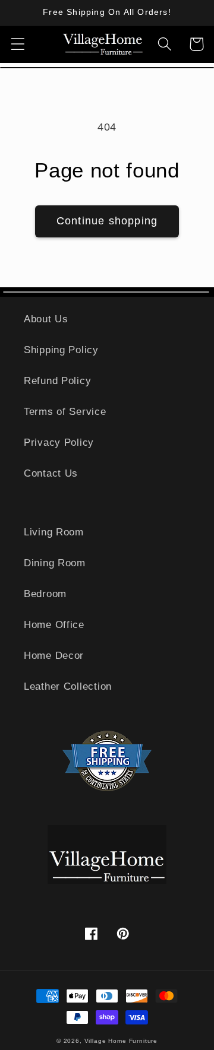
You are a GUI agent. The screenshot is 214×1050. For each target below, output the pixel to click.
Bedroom (45, 593)
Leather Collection (68, 686)
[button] (18, 44)
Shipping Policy (61, 350)
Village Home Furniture (121, 1041)
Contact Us (51, 473)
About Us (46, 319)
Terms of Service (65, 411)
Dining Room (55, 563)
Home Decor (54, 655)
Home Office (54, 624)
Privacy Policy (59, 442)
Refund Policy (57, 380)
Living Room (54, 532)
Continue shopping (107, 221)
